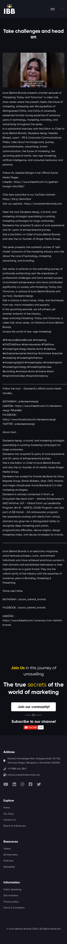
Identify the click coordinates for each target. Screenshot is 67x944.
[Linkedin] (14, 784)
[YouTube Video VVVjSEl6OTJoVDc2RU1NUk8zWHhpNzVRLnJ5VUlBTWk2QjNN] (33, 70)
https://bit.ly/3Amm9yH (17, 199)
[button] (33, 706)
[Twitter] (39, 784)
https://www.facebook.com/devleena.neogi (29, 419)
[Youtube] (5, 784)
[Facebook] (30, 784)
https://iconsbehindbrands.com (43, 204)
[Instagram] (22, 784)
